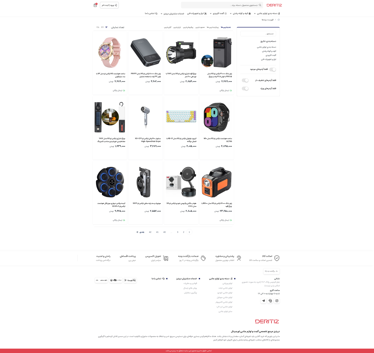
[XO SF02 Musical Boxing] (110, 182)
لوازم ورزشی (227, 283)
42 (150, 232)
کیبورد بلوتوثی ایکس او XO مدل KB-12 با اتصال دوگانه (181, 140)
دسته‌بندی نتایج (268, 41)
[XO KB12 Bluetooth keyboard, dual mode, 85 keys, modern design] (181, 117)
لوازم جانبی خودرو (225, 292)
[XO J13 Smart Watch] (110, 52)
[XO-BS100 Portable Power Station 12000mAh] (216, 182)
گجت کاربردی (218, 13)
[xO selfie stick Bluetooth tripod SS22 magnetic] (145, 182)
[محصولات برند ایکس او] (266, 322)
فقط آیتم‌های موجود (259, 69)
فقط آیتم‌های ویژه (268, 88)
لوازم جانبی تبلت (225, 288)
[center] (260, 5)
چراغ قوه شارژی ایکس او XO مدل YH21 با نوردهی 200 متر (181, 75)
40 (164, 232)
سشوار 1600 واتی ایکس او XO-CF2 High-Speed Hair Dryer (148, 140)
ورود (112, 5)
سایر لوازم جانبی (225, 311)
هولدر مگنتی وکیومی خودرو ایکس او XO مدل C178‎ (181, 205)
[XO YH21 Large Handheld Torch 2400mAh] (181, 52)
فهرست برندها (267, 19)
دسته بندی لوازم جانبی (267, 13)
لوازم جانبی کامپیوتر (224, 302)
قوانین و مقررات (190, 283)
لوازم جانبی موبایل (224, 297)
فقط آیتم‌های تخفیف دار (265, 80)
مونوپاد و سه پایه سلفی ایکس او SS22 (147, 203)
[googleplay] (130, 280)
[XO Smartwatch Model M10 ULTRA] (216, 117)
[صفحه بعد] (140, 232)
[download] (101, 280)
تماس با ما (149, 13)
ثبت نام (105, 5)
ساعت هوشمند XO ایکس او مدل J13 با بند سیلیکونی (110, 75)
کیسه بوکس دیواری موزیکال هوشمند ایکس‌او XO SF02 (111, 205)
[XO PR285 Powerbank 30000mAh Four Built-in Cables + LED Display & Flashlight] (216, 52)
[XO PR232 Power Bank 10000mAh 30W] (145, 52)
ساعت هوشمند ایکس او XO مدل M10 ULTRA (218, 140)
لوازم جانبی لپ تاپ (224, 306)
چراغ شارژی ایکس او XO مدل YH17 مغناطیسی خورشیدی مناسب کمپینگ (111, 140)
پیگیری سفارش (190, 292)
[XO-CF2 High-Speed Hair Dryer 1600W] (145, 117)
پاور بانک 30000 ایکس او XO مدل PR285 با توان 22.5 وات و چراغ (219, 75)
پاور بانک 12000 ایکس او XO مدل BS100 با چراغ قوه (216, 205)
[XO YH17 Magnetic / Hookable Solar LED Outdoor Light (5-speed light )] (110, 117)
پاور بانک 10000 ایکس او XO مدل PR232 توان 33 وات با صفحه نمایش (146, 75)
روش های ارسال (190, 288)
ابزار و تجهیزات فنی (195, 13)
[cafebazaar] (115, 280)
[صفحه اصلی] (279, 19)
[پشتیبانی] (270, 300)
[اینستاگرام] (277, 300)
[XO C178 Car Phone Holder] (181, 182)
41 (157, 232)
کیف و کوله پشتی (240, 13)
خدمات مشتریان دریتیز (174, 13)
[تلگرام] (263, 300)
